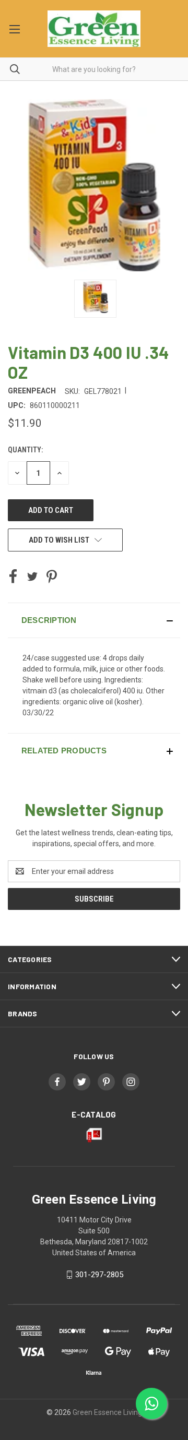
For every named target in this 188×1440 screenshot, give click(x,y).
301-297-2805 (99, 1274)
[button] (94, 620)
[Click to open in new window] (95, 299)
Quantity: (25, 450)
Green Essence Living (107, 1412)
